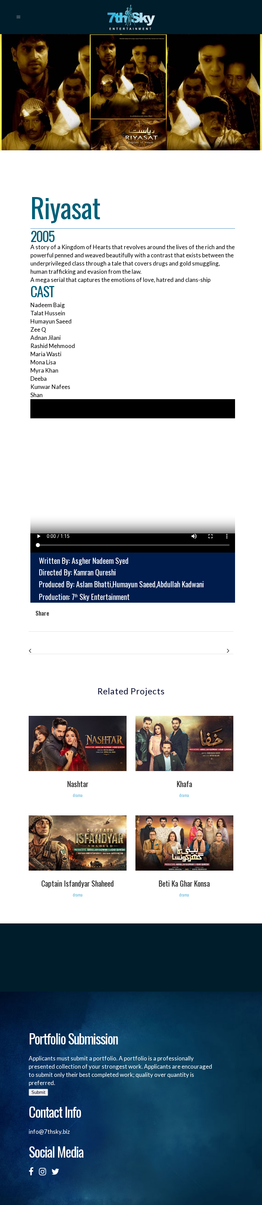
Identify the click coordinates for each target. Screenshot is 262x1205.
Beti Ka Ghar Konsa (184, 883)
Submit (38, 1092)
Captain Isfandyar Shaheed (77, 883)
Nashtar (77, 783)
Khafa (184, 783)
